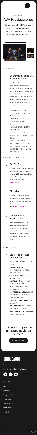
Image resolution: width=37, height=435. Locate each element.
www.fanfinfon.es (15, 182)
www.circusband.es (21, 206)
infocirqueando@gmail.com (14, 369)
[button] (27, 5)
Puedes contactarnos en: (11, 365)
